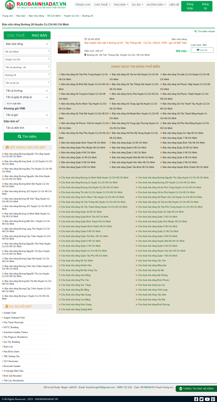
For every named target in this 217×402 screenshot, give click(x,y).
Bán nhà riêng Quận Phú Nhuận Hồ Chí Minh (83, 147)
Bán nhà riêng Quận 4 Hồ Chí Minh (78, 167)
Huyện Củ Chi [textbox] (12, 59)
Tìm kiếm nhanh (206, 31)
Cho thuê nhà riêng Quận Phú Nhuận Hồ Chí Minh (162, 221)
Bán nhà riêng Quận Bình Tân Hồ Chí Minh (183, 142)
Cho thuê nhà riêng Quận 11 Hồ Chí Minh (157, 231)
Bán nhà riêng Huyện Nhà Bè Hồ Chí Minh (132, 157)
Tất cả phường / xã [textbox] (15, 67)
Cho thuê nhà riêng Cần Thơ (151, 260)
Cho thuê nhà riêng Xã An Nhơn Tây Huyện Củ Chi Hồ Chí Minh (92, 197)
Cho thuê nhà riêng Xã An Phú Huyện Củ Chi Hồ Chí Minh (166, 192)
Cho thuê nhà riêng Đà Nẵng (75, 289)
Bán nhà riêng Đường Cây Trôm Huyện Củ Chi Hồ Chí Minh (26, 290)
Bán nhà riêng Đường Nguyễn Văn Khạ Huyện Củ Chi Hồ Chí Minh (26, 177)
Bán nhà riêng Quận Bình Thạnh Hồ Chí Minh (83, 142)
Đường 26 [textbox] (10, 75)
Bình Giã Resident (12, 376)
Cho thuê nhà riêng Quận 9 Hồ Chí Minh (157, 226)
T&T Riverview (10, 361)
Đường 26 (87, 15)
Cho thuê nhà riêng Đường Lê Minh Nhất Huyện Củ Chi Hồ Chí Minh (94, 177)
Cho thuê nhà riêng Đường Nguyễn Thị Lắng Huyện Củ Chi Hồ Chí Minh (173, 177)
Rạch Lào (8, 346)
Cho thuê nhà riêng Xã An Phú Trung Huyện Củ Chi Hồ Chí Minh (169, 187)
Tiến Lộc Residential (13, 380)
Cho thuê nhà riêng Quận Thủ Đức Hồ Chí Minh (84, 236)
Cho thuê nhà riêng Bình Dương (153, 304)
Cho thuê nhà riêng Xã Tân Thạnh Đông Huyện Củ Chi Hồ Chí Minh (94, 207)
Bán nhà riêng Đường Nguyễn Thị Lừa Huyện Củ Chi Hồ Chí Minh (25, 275)
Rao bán (120, 4)
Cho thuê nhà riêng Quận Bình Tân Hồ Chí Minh (84, 216)
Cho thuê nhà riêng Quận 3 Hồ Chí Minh (157, 236)
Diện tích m (11, 121)
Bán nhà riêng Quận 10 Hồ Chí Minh (180, 147)
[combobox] (27, 52)
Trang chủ (83, 4)
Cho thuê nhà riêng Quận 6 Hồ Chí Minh (81, 241)
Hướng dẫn (155, 4)
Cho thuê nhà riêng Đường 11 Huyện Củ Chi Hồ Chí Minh (89, 182)
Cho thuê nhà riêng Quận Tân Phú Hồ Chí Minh (84, 255)
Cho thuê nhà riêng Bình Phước (153, 280)
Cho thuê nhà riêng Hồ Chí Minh (77, 260)
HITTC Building (10, 327)
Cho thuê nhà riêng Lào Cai (151, 285)
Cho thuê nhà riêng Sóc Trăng (76, 285)
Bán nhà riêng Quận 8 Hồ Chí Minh (78, 152)
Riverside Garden (12, 366)
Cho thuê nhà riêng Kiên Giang (76, 304)
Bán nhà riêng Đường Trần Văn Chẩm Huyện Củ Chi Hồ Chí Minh (27, 267)
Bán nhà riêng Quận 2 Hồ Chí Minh (179, 162)
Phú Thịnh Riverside (13, 322)
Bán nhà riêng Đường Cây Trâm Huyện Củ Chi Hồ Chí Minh (26, 237)
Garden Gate (9, 313)
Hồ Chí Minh (54, 15)
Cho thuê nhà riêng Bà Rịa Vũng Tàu (79, 270)
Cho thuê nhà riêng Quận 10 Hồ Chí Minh (81, 212)
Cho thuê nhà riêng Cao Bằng (75, 299)
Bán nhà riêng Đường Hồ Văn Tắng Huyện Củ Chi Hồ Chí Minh (26, 200)
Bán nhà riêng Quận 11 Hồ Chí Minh (79, 157)
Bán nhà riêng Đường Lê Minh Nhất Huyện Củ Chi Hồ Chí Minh (26, 215)
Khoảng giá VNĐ (14, 108)
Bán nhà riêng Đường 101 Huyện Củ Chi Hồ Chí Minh (27, 192)
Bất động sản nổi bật (27, 147)
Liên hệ (174, 4)
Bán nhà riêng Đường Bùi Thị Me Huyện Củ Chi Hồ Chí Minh (26, 282)
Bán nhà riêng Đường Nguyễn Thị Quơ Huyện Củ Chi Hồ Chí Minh (26, 252)
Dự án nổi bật (20, 306)
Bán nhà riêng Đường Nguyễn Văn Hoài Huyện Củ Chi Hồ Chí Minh (26, 245)
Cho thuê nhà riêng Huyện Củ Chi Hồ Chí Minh (84, 251)
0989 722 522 (124, 387)
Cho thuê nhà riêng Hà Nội (150, 270)
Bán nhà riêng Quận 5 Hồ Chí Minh (78, 162)
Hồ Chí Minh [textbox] (12, 51)
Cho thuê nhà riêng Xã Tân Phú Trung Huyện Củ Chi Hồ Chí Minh (169, 207)
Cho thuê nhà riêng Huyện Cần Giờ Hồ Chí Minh (161, 251)
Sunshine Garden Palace (15, 332)
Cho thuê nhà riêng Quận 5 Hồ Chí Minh (157, 246)
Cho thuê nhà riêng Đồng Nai (151, 265)
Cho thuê (101, 4)
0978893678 (147, 387)
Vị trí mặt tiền (13, 103)
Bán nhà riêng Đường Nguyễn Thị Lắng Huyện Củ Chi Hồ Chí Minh (26, 155)
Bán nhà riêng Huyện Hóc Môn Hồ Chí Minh (133, 162)
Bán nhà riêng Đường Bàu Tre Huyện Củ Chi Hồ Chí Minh (27, 170)
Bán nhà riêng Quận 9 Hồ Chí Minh (128, 147)
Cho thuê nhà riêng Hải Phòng (152, 275)
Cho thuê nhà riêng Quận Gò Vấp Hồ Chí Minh (160, 212)
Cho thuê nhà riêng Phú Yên (75, 280)
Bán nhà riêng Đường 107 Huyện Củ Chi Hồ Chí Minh (27, 207)
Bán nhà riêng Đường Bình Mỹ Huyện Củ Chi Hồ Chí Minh (25, 185)
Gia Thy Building (11, 342)
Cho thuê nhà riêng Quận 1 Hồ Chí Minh (157, 216)
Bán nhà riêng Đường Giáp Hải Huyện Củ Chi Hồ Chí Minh (25, 260)
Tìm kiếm (28, 136)
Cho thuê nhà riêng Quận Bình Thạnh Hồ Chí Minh (86, 221)
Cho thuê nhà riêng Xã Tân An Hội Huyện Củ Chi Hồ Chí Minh (168, 202)
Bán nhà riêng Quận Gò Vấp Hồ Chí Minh (182, 133)
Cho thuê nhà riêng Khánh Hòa (76, 265)
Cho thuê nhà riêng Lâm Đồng (76, 275)
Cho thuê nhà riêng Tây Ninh (151, 294)
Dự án (136, 4)
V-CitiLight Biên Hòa (13, 371)
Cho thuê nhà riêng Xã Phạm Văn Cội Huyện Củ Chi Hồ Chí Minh (169, 197)
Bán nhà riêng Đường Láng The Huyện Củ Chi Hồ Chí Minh (26, 230)
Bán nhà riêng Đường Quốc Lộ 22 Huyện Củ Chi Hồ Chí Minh (27, 162)
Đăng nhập (190, 6)
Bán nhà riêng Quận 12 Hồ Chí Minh (129, 142)
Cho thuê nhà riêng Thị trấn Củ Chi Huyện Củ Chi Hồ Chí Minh (91, 192)
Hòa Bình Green (11, 351)
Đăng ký (205, 6)
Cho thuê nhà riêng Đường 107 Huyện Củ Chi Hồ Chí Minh (166, 182)
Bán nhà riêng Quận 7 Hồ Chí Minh (179, 138)
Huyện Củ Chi (71, 15)
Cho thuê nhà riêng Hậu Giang (76, 294)
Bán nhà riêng (36, 15)
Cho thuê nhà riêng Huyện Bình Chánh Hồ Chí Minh (86, 226)
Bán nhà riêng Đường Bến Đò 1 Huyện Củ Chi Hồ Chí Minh (26, 222)
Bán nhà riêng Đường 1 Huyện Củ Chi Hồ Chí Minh (25, 297)
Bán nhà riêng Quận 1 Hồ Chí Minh (128, 152)
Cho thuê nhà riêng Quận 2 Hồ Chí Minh (81, 246)
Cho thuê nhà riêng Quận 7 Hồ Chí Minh (157, 255)
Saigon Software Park (14, 317)
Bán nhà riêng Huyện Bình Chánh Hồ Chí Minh (185, 167)
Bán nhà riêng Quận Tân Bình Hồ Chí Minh (132, 167)
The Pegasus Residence (15, 337)
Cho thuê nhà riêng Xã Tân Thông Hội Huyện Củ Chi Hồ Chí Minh (93, 202)
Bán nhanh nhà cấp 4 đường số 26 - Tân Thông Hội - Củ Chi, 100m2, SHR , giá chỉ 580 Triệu (135, 42)
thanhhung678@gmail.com (100, 387)
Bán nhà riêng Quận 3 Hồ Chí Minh (179, 152)
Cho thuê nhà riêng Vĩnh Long (152, 289)
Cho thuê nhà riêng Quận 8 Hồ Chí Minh (81, 231)
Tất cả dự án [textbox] (12, 82)
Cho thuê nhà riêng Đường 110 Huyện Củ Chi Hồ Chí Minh (90, 187)
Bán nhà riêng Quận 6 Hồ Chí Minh (179, 157)
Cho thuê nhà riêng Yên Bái (151, 299)
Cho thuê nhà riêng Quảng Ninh (76, 309)
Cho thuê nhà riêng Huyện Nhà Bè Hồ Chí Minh (160, 241)
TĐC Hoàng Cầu (11, 356)
